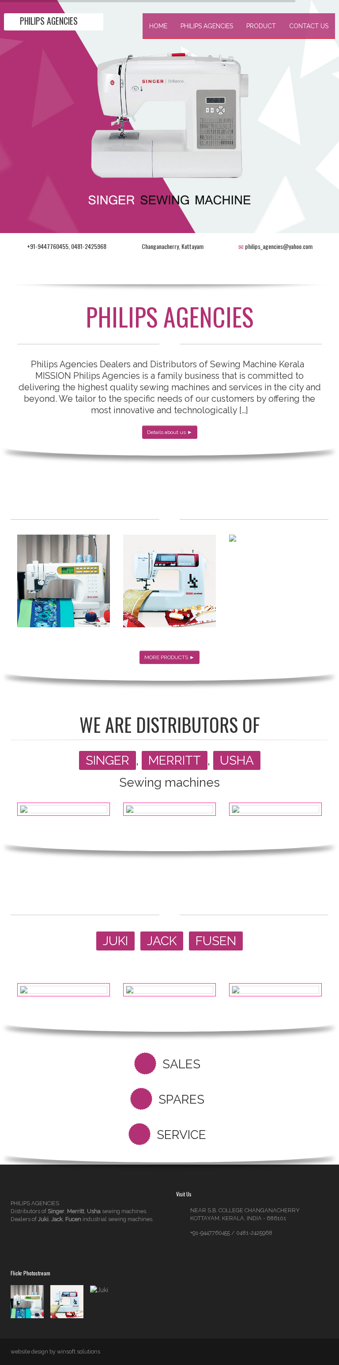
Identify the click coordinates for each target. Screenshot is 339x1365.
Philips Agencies (207, 26)
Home (158, 26)
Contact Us (308, 26)
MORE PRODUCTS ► (169, 657)
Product (261, 26)
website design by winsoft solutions (55, 1351)
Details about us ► (169, 432)
